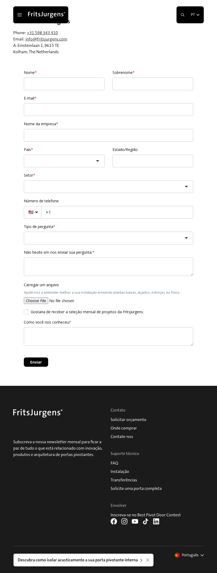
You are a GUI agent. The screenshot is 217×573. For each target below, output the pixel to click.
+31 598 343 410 (42, 32)
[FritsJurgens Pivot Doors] (47, 14)
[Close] (147, 560)
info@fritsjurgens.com (46, 39)
